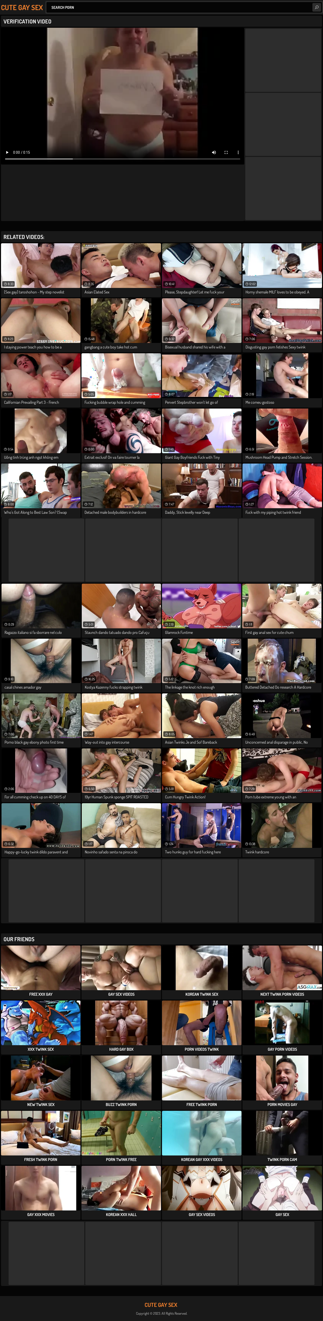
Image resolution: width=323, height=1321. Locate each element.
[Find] (316, 7)
